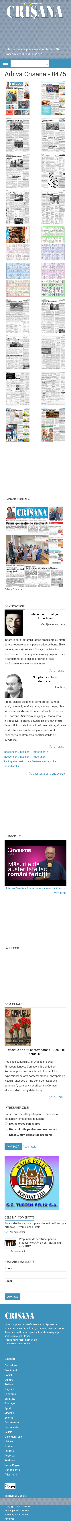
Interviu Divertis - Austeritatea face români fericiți (35, 888)
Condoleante (12, 1470)
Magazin (10, 1413)
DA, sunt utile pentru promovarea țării (33, 1129)
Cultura (9, 1379)
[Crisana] (35, 11)
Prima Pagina (12, 1465)
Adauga (12, 1297)
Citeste (59, 670)
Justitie (9, 1446)
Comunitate (13, 1004)
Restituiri (10, 1460)
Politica (9, 1384)
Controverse (15, 606)
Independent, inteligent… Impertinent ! (26, 751)
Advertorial (11, 1474)
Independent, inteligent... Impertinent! (25, 756)
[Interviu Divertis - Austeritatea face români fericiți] (35, 863)
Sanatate (10, 1398)
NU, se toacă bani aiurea (24, 1123)
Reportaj (10, 1455)
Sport (8, 1408)
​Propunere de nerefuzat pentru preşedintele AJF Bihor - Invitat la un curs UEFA (40, 1242)
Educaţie (10, 1403)
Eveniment (11, 1370)
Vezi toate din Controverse (49, 773)
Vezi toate (60, 893)
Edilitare (9, 1451)
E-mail (9, 1281)
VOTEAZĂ (13, 1146)
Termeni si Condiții (16, 1495)
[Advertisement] (32, 804)
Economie (11, 1394)
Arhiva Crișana (13, 589)
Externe (9, 1417)
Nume (8, 1268)
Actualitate (11, 1365)
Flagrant (9, 1389)
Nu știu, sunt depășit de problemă (30, 1135)
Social (8, 1375)
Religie (8, 1432)
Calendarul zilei (13, 1436)
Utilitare (9, 1441)
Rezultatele (29, 1146)
